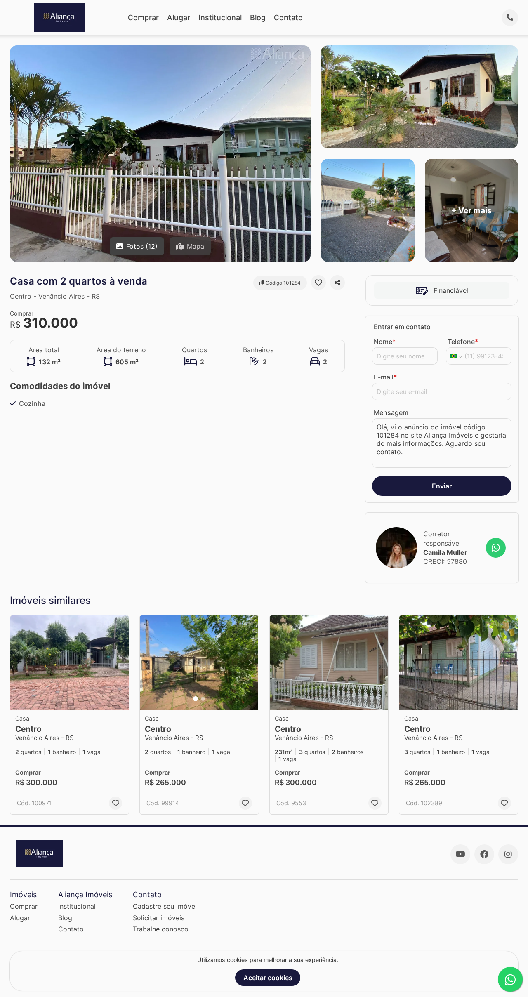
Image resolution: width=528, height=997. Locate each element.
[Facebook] (484, 854)
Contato (288, 17)
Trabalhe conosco (161, 929)
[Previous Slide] (148, 662)
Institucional (220, 17)
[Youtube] (460, 854)
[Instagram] (508, 854)
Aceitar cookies (267, 977)
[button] (69, 662)
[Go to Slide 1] (195, 698)
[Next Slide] (250, 662)
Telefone (463, 341)
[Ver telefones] (510, 17)
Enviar (442, 486)
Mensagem (391, 412)
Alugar (178, 17)
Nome (385, 341)
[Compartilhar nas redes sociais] (337, 282)
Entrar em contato (402, 327)
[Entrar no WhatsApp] (496, 548)
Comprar (143, 17)
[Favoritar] (318, 282)
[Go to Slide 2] (203, 699)
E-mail (385, 377)
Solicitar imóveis (158, 918)
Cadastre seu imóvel (165, 906)
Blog (258, 17)
